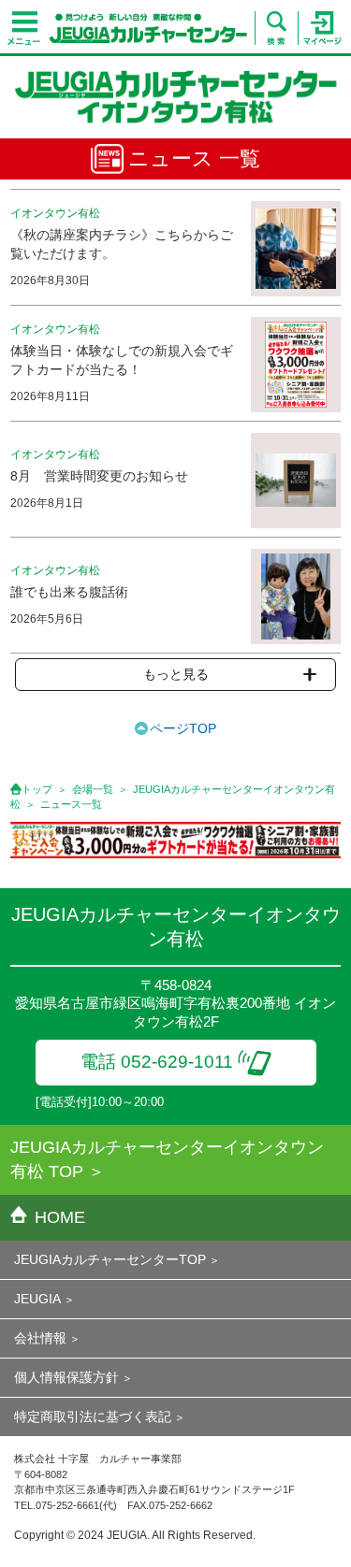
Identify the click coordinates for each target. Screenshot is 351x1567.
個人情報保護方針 (66, 1377)
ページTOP (183, 728)
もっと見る (176, 674)
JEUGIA (37, 1298)
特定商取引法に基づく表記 (92, 1416)
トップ (37, 789)
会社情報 (40, 1337)
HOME (60, 1217)
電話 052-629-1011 (156, 1061)
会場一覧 (92, 789)
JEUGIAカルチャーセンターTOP (110, 1259)
